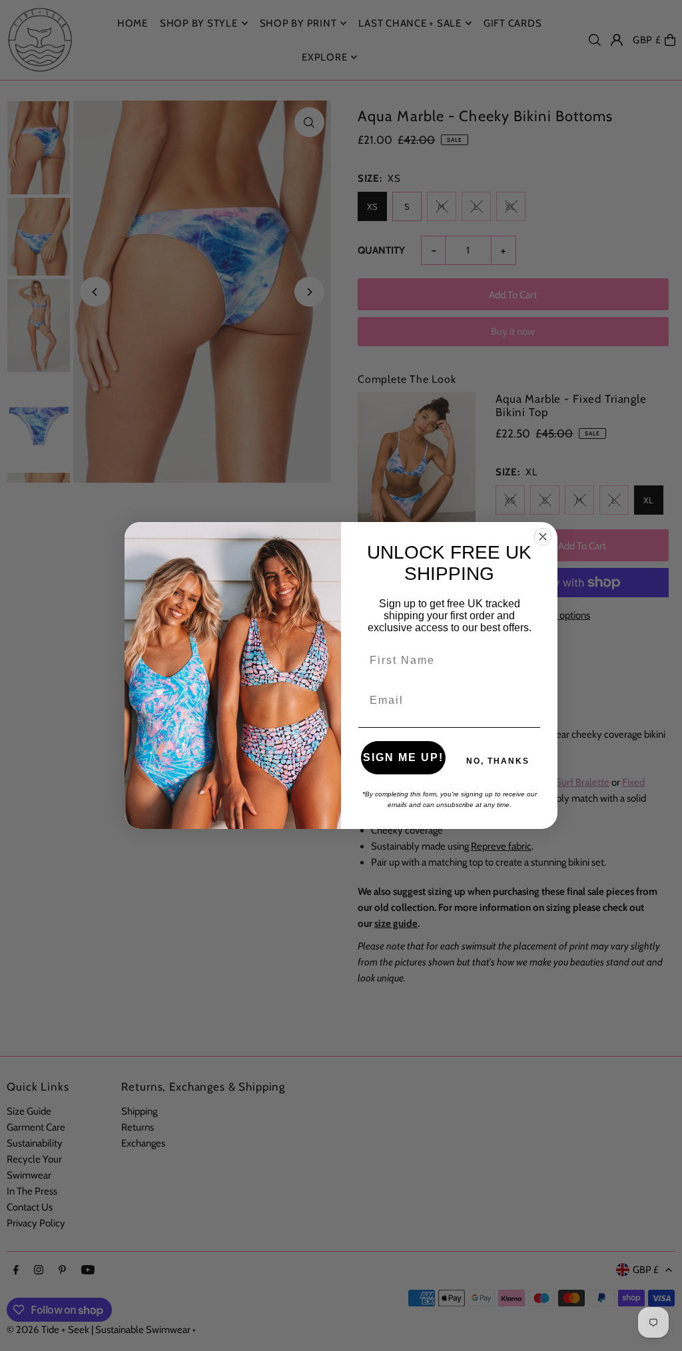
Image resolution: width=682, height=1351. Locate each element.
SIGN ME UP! (403, 757)
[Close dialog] (543, 537)
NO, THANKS (497, 761)
